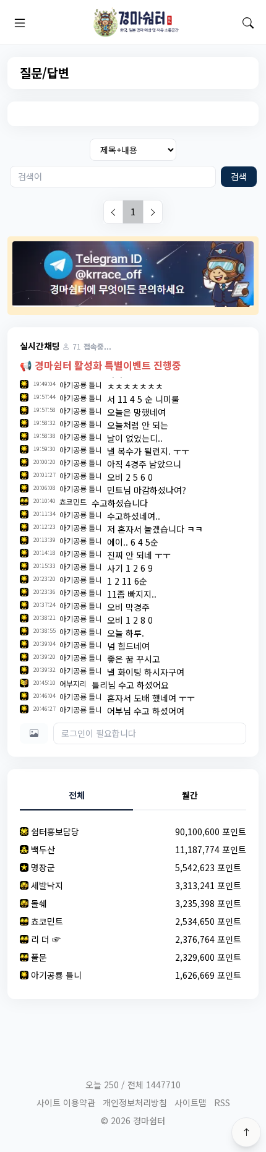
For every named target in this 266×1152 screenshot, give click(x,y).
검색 (239, 176)
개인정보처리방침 (135, 1102)
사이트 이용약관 (65, 1102)
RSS (222, 1102)
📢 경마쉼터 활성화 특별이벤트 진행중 (100, 365)
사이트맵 (190, 1102)
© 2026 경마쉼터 (133, 1120)
